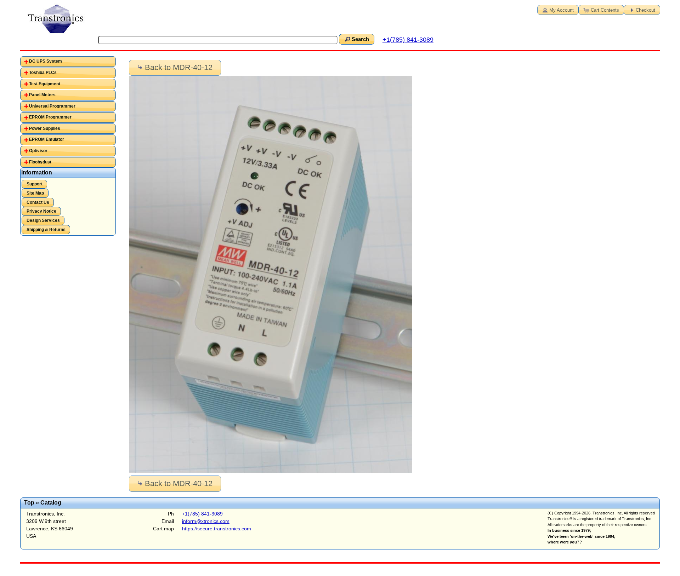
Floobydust (40, 162)
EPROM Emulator (46, 139)
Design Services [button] (43, 220)
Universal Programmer (52, 106)
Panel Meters (42, 94)
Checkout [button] (645, 10)
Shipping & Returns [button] (46, 229)
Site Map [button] (35, 193)
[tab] (68, 61)
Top (29, 503)
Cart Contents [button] (605, 10)
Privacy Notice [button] (41, 211)
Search (360, 39)
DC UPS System (45, 61)
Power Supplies (44, 128)
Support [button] (34, 184)
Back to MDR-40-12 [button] (178, 67)
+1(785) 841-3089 (408, 39)
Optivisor (38, 150)
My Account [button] (561, 10)
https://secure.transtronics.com (216, 528)
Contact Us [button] (38, 202)
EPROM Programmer (50, 117)
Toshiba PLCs (43, 72)
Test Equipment (44, 83)
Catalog (50, 503)
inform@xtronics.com (206, 521)
